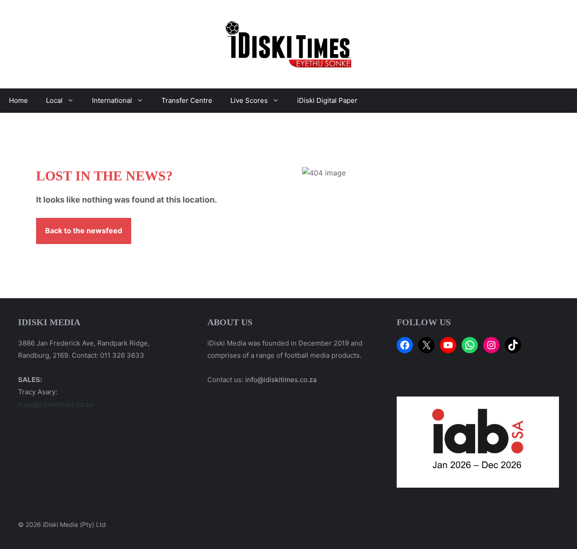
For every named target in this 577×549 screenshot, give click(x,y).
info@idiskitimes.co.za (280, 379)
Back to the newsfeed (83, 230)
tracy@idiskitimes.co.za (55, 404)
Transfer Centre (186, 100)
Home (18, 100)
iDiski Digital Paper (327, 100)
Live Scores (249, 100)
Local (54, 100)
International (112, 100)
